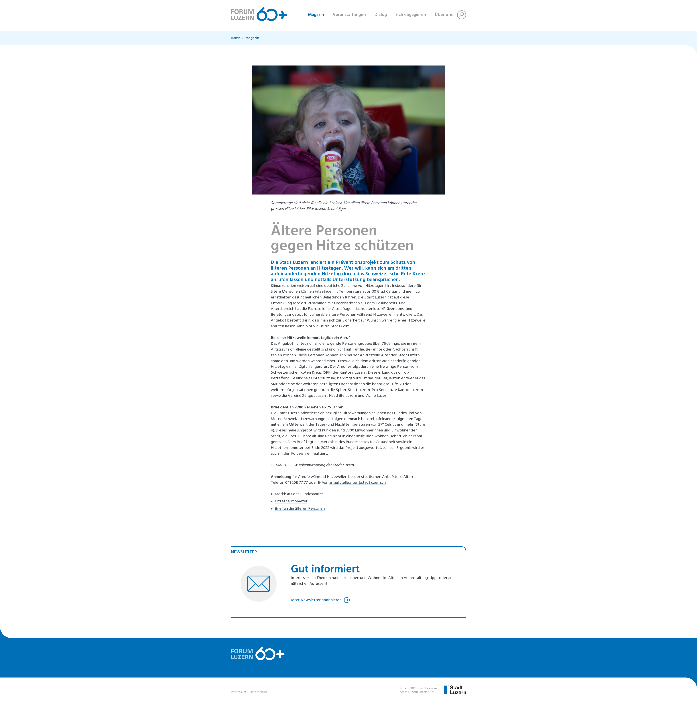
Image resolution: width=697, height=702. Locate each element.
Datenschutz (259, 692)
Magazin (316, 15)
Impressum (238, 692)
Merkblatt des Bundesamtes (299, 494)
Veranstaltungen (349, 15)
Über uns (444, 15)
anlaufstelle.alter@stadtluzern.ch (357, 483)
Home (235, 38)
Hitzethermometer (291, 501)
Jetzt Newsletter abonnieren (317, 600)
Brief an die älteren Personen (300, 508)
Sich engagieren (411, 15)
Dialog (380, 15)
